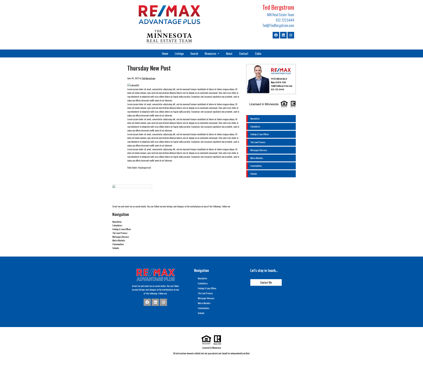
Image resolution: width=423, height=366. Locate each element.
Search (194, 53)
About (229, 53)
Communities (256, 165)
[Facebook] (276, 35)
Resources (210, 53)
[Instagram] (291, 35)
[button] (212, 53)
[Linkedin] (283, 35)
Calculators (255, 126)
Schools (253, 173)
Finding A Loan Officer (259, 134)
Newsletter (255, 118)
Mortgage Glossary (258, 150)
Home (165, 53)
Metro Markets (256, 158)
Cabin (258, 53)
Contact (243, 53)
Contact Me (266, 282)
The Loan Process (257, 142)
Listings (179, 53)
